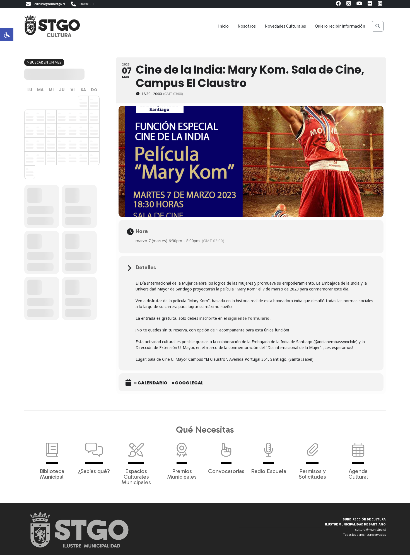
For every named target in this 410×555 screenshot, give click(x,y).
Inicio (223, 26)
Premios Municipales (182, 473)
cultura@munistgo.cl (49, 4)
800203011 (87, 4)
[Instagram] (380, 4)
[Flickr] (369, 4)
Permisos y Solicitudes (312, 473)
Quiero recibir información (340, 26)
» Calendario (150, 383)
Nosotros (247, 26)
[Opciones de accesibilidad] (6, 34)
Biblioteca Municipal (52, 473)
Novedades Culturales (285, 26)
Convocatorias (226, 471)
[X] (348, 4)
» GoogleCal (187, 383)
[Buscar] (378, 26)
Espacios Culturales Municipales (136, 476)
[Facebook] (338, 4)
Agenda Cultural (358, 473)
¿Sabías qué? (94, 471)
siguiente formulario (248, 318)
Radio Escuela (268, 471)
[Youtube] (359, 4)
